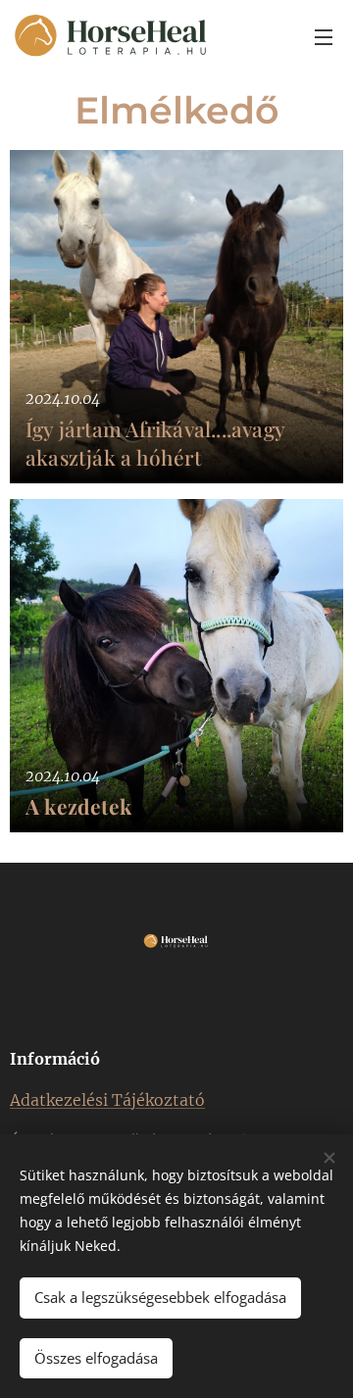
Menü (323, 36)
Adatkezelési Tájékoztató (107, 1100)
